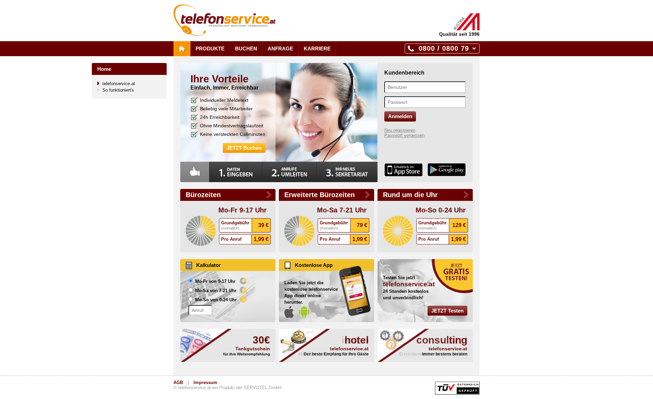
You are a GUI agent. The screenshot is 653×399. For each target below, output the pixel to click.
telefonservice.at (118, 83)
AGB (178, 382)
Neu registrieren (399, 130)
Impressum (205, 382)
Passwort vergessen (404, 135)
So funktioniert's (118, 90)
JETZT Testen (447, 311)
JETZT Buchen (244, 148)
